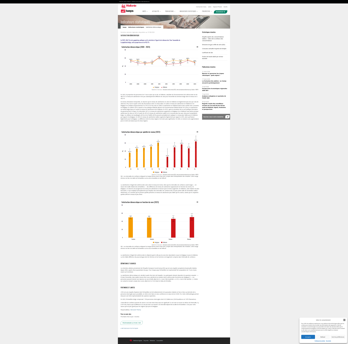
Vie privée (328, 341)
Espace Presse (217, 7)
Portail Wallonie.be (125, 1)
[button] (344, 320)
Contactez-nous (201, 7)
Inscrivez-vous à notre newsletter (213, 117)
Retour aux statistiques (130, 328)
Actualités (155, 11)
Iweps (144, 11)
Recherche (220, 12)
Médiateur (152, 340)
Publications (169, 11)
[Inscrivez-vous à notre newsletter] (227, 116)
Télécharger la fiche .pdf (131, 323)
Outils (225, 7)
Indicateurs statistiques (188, 11)
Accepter (308, 337)
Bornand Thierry (136, 310)
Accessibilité (160, 340)
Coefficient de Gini (207, 52)
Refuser (322, 337)
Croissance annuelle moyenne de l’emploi (214, 48)
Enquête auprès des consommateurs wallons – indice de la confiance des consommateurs (213, 38)
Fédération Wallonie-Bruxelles (140, 1)
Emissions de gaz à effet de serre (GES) (213, 44)
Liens (209, 7)
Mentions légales (137, 340)
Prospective (206, 11)
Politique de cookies (320, 341)
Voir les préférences (338, 337)
